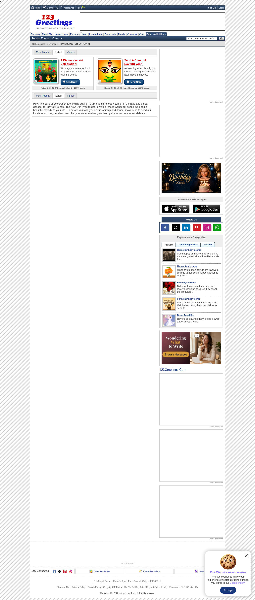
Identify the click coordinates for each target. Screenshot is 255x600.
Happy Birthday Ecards (189, 250)
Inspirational (95, 34)
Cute (141, 34)
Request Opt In (153, 586)
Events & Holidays (156, 34)
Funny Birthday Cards (188, 299)
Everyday (75, 34)
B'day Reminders (102, 571)
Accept (228, 590)
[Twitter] (59, 571)
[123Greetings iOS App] (175, 209)
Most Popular (43, 52)
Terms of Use (63, 586)
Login (221, 8)
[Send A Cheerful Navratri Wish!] (109, 71)
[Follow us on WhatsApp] (217, 227)
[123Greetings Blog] (191, 348)
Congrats (132, 34)
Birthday (35, 34)
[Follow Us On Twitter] (176, 227)
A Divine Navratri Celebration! (72, 62)
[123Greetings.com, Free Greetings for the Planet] (55, 21)
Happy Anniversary (187, 266)
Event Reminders (151, 571)
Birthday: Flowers (186, 282)
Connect (51, 8)
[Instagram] (70, 571)
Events (52, 44)
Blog (79, 8)
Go (221, 38)
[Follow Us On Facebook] (165, 227)
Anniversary (61, 34)
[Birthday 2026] (191, 177)
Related (208, 244)
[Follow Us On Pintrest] (197, 227)
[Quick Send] (36, 81)
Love (84, 34)
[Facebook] (54, 571)
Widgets (145, 581)
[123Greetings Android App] (206, 209)
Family (121, 34)
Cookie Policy (94, 586)
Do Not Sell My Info (134, 586)
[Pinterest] (65, 571)
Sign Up (212, 8)
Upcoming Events (188, 244)
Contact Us (192, 586)
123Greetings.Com (172, 369)
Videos (71, 52)
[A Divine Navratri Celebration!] (45, 71)
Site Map (98, 581)
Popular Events (40, 38)
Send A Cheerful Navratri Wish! (135, 62)
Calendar (57, 38)
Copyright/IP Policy (112, 586)
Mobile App (69, 8)
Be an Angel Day (185, 315)
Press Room (134, 581)
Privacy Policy (79, 586)
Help (165, 586)
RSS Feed (156, 581)
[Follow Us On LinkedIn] (186, 227)
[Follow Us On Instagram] (207, 227)
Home (37, 8)
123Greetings (38, 44)
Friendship (110, 34)
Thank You (47, 34)
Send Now (71, 82)
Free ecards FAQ (177, 586)
